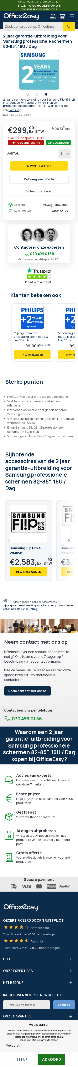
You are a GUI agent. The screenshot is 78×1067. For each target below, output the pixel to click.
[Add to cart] (32, 354)
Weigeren (13, 1045)
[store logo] (21, 16)
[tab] (39, 381)
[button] (29, 95)
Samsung (15, 110)
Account (52, 16)
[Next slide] (68, 540)
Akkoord (51, 1059)
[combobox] (39, 26)
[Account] (52, 17)
